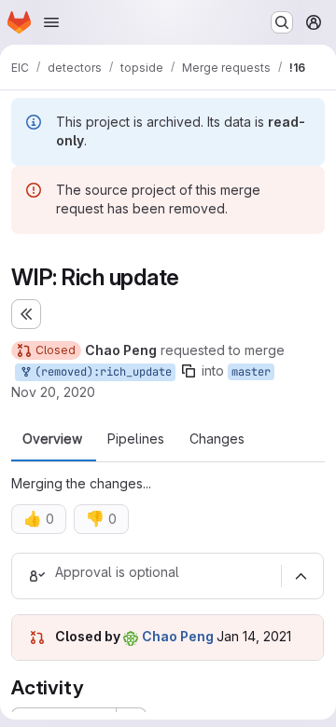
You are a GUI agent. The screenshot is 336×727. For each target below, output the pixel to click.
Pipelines (135, 439)
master (251, 371)
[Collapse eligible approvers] (300, 576)
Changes (217, 439)
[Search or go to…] (282, 22)
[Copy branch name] (188, 371)
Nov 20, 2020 (53, 392)
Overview (52, 439)
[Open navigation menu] (51, 22)
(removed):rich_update (100, 371)
